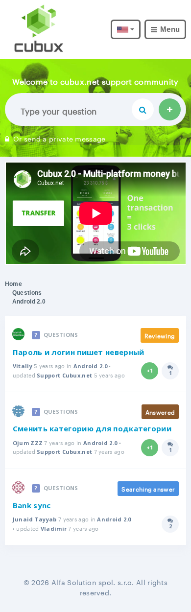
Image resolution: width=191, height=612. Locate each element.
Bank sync (32, 505)
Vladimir (54, 528)
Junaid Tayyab (35, 519)
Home (13, 284)
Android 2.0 (90, 366)
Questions (27, 292)
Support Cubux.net (64, 375)
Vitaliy (22, 366)
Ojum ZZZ (28, 443)
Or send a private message (59, 138)
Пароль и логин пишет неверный (78, 352)
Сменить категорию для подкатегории (92, 428)
